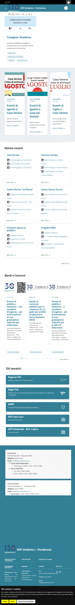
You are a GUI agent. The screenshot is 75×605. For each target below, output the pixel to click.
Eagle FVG (13, 389)
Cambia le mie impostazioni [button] (26, 601)
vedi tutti (10, 182)
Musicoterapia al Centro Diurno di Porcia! (54, 196)
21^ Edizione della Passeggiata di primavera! (54, 238)
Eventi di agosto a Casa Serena (20, 160)
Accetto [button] (5, 601)
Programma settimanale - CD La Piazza (19, 204)
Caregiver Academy (19, 37)
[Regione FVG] (63, 379)
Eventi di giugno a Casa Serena (20, 167)
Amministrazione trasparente (10, 560)
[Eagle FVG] (63, 393)
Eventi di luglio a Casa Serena (20, 163)
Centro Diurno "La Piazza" (20, 189)
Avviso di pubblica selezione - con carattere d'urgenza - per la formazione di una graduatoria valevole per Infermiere (14, 313)
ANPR (11, 404)
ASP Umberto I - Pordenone (34, 549)
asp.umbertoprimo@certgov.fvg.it (48, 573)
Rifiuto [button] (13, 601)
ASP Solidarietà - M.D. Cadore (23, 429)
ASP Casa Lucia (15, 416)
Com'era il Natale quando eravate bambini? (54, 211)
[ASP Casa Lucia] (63, 419)
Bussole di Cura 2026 (17, 239)
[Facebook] (57, 571)
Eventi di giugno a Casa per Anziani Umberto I (52, 173)
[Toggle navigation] (5, 8)
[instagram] (60, 571)
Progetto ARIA (48, 227)
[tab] (21, 358)
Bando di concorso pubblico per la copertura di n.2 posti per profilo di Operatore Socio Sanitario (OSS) (37, 311)
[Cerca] (66, 8)
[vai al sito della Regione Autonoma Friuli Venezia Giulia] (7, 2)
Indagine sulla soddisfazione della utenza (20, 196)
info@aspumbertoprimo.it (21, 461)
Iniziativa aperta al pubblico (16, 229)
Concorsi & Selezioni (13, 352)
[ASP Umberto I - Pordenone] (10, 549)
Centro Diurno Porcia (51, 189)
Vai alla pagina (12, 126)
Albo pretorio (26, 559)
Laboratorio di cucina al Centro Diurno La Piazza (19, 211)
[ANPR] (63, 406)
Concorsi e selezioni (45, 559)
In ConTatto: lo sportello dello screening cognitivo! (52, 246)
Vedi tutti (65, 263)
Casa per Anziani (35, 99)
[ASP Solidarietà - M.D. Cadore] (63, 431)
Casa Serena (11, 99)
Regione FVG (14, 377)
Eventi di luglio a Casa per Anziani (55, 167)
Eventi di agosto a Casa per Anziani (52, 162)
